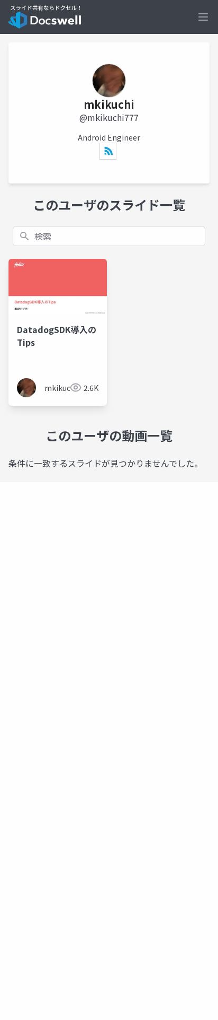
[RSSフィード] (107, 151)
